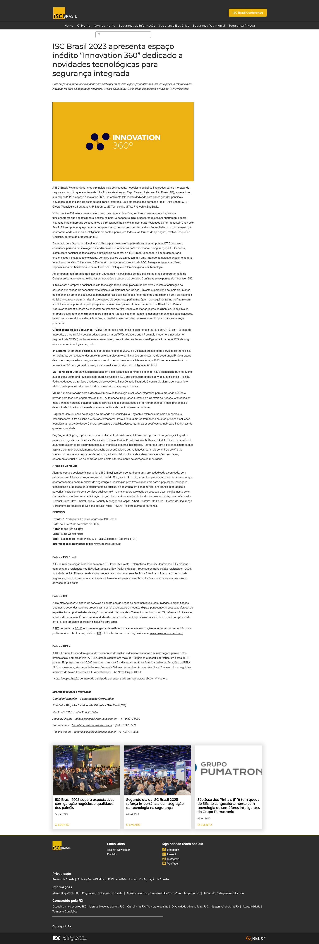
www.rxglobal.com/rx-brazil (166, 633)
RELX (78, 628)
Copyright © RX (61, 926)
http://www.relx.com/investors (149, 678)
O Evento (83, 25)
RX (57, 603)
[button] (248, 13)
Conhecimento (104, 25)
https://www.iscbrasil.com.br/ (103, 543)
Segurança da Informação (137, 25)
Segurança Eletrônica (174, 25)
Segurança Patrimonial (209, 25)
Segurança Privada (242, 25)
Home (68, 25)
